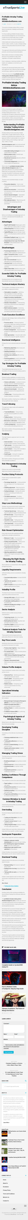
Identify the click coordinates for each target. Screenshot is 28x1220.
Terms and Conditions (9, 1193)
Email (16, 1034)
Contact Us (6, 1200)
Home (4, 1179)
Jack (4, 24)
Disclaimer (6, 1186)
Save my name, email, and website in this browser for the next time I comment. (14, 1046)
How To (19, 24)
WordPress (13, 1214)
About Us (5, 1183)
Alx (22, 1214)
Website (6, 1039)
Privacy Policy (6, 1190)
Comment (6, 1023)
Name (5, 1034)
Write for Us (6, 1197)
